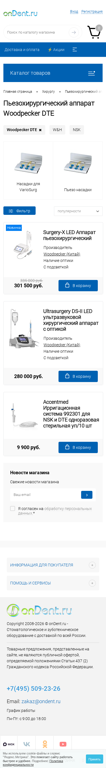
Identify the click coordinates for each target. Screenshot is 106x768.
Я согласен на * (55, 510)
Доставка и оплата (22, 49)
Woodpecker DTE (24, 129)
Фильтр (23, 211)
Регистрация (92, 11)
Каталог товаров (30, 73)
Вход (74, 11)
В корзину (82, 285)
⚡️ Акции (55, 49)
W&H (57, 129)
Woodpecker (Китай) (62, 254)
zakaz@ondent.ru (40, 701)
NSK (77, 129)
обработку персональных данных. (55, 510)
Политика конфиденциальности (33, 762)
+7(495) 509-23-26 (33, 688)
